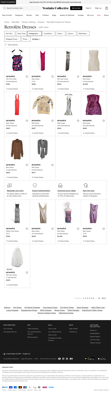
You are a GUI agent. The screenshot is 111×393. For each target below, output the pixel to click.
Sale (98, 15)
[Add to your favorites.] (27, 76)
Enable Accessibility (8, 2)
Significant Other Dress (92, 310)
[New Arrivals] (13, 15)
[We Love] (95, 15)
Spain (35, 390)
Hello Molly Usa (98, 307)
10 (99, 298)
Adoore (7, 307)
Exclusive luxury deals (67, 190)
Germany (30, 390)
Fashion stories (95, 343)
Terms (36, 359)
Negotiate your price (15, 190)
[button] (106, 8)
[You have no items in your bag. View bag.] (106, 8)
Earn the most (88, 190)
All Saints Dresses (32, 307)
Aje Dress (17, 307)
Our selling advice (54, 332)
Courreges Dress (50, 307)
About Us (107, 15)
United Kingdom (12, 390)
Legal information (26, 359)
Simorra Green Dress (47, 313)
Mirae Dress (59, 310)
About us (93, 330)
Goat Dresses (82, 307)
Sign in (88, 8)
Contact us (73, 332)
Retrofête (15, 22)
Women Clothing (28, 22)
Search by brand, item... (15, 8)
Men (37, 15)
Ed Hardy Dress (67, 307)
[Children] (50, 15)
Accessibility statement (11, 359)
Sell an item (76, 8)
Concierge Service (10, 332)
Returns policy (33, 337)
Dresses (41, 22)
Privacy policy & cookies (48, 359)
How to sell (52, 329)
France (4, 390)
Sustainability (95, 333)
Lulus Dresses (12, 310)
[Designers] (24, 15)
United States (22, 390)
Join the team (95, 340)
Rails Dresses (73, 310)
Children (45, 15)
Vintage (81, 15)
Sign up (98, 8)
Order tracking (33, 329)
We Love (90, 15)
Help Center (73, 329)
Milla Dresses (45, 310)
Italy (40, 390)
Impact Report (95, 336)
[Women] (34, 15)
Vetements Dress (66, 313)
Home (6, 22)
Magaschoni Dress (29, 310)
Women (29, 15)
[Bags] (58, 15)
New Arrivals (7, 15)
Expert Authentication (41, 190)
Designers (19, 15)
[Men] (41, 15)
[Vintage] (85, 15)
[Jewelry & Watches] (76, 15)
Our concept (7, 329)
